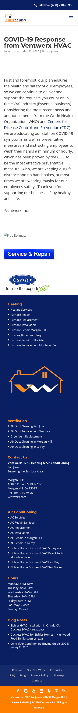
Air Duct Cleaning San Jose (27, 426)
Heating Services (21, 309)
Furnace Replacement (24, 320)
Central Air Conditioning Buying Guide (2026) (39, 643)
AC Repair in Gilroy (22, 543)
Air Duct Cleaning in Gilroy (27, 446)
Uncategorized (51, 51)
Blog (23, 675)
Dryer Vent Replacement (26, 436)
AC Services (17, 517)
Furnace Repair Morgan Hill (28, 330)
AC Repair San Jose (22, 522)
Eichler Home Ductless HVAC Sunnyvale (36, 548)
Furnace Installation (23, 325)
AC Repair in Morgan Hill (26, 538)
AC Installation (19, 533)
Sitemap (58, 675)
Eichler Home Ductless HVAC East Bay (34, 562)
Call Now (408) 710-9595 (54, 5)
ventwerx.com (17, 497)
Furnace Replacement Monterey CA (33, 345)
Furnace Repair (20, 314)
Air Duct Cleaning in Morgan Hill (31, 441)
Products (56, 670)
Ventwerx (14, 51)
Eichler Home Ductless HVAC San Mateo (36, 567)
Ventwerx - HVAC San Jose (25, 697)
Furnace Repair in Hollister (27, 340)
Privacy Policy (39, 675)
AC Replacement (20, 527)
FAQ (12, 675)
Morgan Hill (15, 480)
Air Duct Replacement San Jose (30, 431)
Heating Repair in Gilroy (25, 335)
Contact (37, 680)
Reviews (17, 670)
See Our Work (36, 670)
